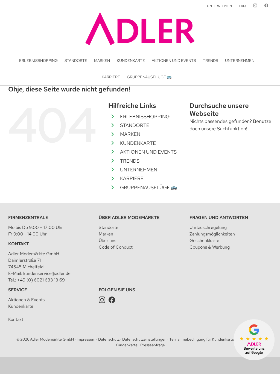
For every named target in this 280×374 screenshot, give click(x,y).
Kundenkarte (20, 306)
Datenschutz (108, 339)
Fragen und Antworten (218, 217)
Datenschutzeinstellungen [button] (144, 339)
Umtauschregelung (208, 227)
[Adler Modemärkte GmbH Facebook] (112, 300)
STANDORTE (134, 125)
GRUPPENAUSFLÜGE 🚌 (148, 187)
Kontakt (18, 244)
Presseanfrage (152, 345)
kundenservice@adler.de (47, 273)
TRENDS (129, 161)
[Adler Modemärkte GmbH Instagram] (102, 300)
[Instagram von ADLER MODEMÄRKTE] (255, 6)
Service (17, 290)
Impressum (86, 339)
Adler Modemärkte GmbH (52, 339)
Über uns (107, 240)
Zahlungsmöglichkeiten (212, 234)
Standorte (108, 227)
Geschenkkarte (204, 240)
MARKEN (130, 134)
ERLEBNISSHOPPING (145, 116)
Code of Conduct (116, 247)
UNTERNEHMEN (138, 169)
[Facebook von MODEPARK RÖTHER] (266, 6)
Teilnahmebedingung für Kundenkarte (201, 339)
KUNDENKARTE (138, 143)
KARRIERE (132, 178)
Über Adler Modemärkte (129, 217)
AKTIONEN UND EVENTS (148, 152)
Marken (106, 234)
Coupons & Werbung (209, 247)
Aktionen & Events (26, 300)
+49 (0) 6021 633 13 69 (41, 280)
